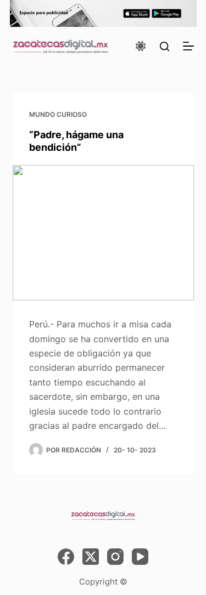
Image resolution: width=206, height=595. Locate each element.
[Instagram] (115, 556)
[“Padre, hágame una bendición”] (103, 233)
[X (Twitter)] (90, 556)
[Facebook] (66, 556)
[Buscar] (164, 46)
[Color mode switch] (140, 46)
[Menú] (188, 46)
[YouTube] (140, 556)
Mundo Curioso (58, 114)
